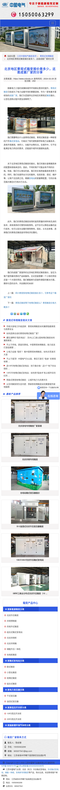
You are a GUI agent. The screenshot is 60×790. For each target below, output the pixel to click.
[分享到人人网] (24, 314)
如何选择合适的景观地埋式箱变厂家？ (23, 333)
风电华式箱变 (13, 626)
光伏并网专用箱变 (30, 459)
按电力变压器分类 (16, 689)
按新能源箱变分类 (16, 609)
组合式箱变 (12, 683)
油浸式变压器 (13, 701)
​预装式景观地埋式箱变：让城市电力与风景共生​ (26, 379)
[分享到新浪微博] (18, 314)
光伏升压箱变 (13, 615)
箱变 (49, 95)
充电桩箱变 (12, 654)
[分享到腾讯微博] (21, 314)
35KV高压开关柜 (14, 719)
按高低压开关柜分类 (17, 707)
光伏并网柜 (12, 637)
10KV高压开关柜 (14, 713)
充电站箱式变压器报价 (30, 492)
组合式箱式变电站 (14, 632)
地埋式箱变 (12, 678)
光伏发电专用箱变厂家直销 (30, 425)
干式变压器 (12, 695)
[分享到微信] (28, 314)
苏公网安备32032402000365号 (31, 765)
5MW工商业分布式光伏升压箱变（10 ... (30, 593)
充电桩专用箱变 (22, 772)
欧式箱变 (11, 666)
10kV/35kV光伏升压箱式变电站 (30, 559)
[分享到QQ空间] (15, 314)
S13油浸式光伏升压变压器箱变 (30, 526)
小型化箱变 (12, 672)
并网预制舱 (12, 620)
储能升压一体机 (14, 649)
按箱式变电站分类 (16, 660)
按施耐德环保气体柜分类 (19, 725)
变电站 (32, 178)
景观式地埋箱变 (47, 55)
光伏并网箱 (12, 643)
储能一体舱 (9, 772)
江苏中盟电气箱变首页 (27, 55)
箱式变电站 (14, 141)
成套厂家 (13, 95)
